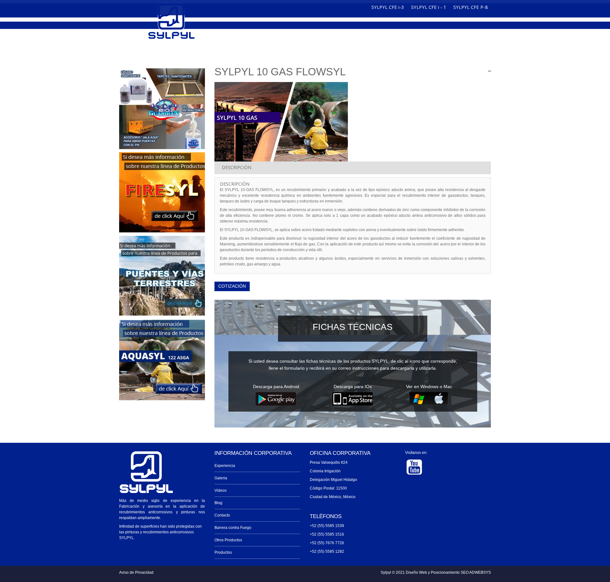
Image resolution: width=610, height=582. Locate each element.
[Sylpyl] (171, 21)
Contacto (222, 515)
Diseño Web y (418, 572)
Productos (223, 552)
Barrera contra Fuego (232, 527)
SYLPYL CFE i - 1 (428, 7)
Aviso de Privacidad (136, 572)
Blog (218, 503)
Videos (220, 490)
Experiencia (224, 465)
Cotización (232, 286)
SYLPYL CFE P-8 (470, 7)
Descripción (236, 167)
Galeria (220, 478)
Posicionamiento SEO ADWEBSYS (461, 572)
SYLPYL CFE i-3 (387, 7)
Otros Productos (228, 540)
